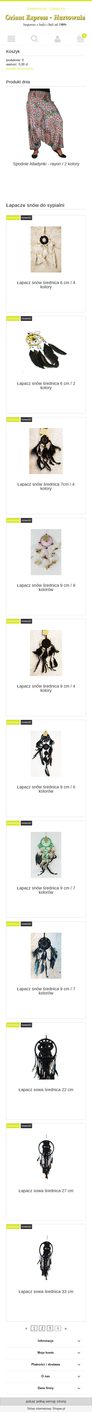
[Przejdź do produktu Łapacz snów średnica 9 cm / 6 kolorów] (46, 754)
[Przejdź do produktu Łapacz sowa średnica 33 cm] (46, 1258)
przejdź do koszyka (19, 68)
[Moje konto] (57, 38)
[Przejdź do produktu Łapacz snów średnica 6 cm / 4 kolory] (46, 249)
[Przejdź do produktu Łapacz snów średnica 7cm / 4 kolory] (46, 451)
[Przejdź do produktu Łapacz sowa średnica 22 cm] (46, 1056)
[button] (11, 38)
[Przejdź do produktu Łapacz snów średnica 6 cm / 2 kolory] (46, 350)
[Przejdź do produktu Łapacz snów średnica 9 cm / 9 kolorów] (46, 552)
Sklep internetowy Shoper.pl (46, 1408)
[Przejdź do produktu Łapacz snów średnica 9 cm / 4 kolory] (46, 653)
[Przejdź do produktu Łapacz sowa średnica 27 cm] (46, 1158)
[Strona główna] (46, 19)
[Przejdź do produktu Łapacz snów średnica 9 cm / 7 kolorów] (46, 855)
